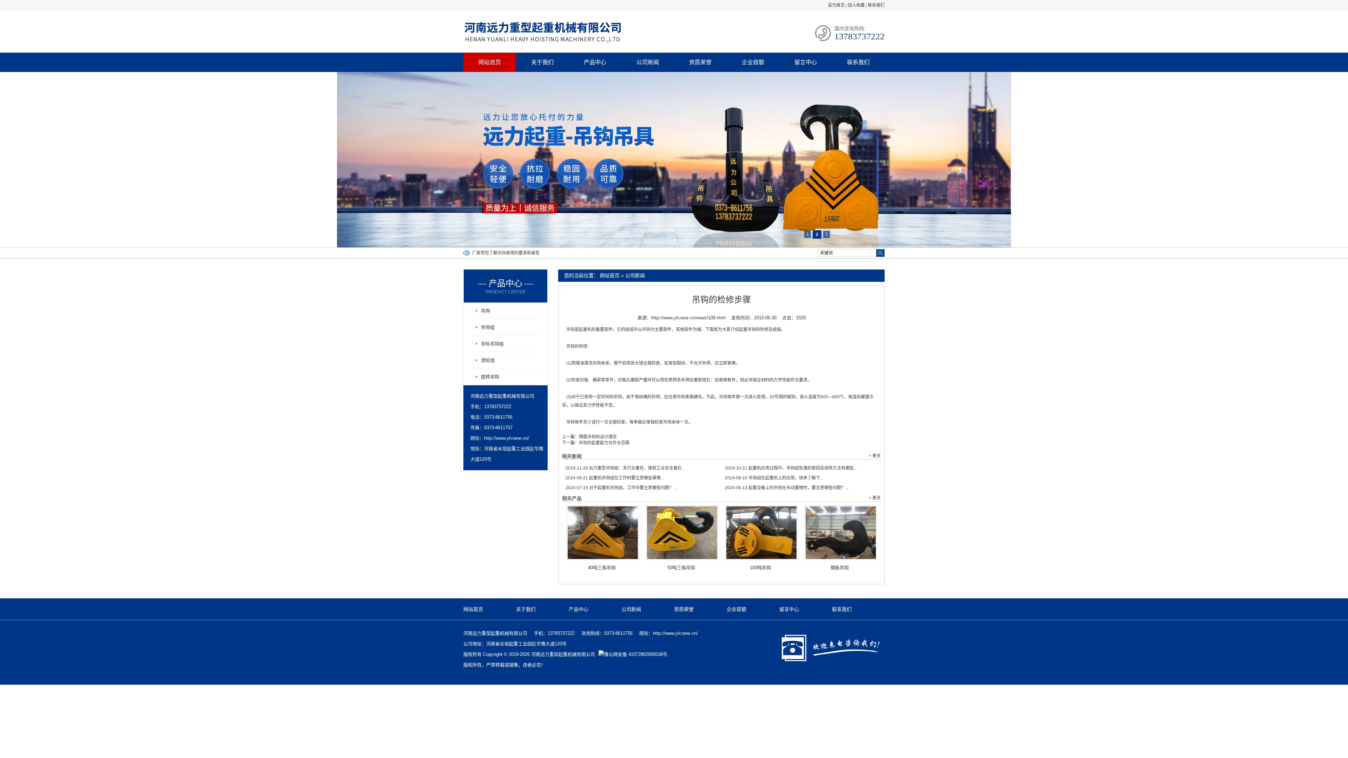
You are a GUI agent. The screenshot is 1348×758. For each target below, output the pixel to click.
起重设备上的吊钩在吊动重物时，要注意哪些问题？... (786, 487)
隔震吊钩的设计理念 (598, 436)
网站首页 (489, 62)
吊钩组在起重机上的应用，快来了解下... (774, 478)
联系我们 (876, 5)
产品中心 (595, 62)
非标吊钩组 (492, 343)
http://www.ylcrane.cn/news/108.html (688, 317)
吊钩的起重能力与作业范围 (604, 442)
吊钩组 (488, 327)
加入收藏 (856, 5)
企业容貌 (753, 62)
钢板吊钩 (840, 567)
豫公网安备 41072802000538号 (635, 654)
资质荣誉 (700, 62)
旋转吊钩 (490, 376)
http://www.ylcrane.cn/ (506, 438)
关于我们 (542, 62)
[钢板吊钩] (841, 532)
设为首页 (836, 5)
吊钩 (485, 310)
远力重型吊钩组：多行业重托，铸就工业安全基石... (625, 468)
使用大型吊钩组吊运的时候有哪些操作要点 (512, 253)
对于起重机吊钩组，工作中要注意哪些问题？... (621, 487)
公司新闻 (647, 62)
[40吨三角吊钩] (603, 532)
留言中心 (805, 62)
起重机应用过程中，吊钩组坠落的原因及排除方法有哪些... (791, 468)
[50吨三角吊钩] (682, 532)
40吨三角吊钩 (602, 567)
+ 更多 (875, 455)
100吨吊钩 (760, 567)
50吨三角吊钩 (681, 567)
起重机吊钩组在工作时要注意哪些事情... (615, 478)
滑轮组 (488, 360)
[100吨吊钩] (761, 532)
